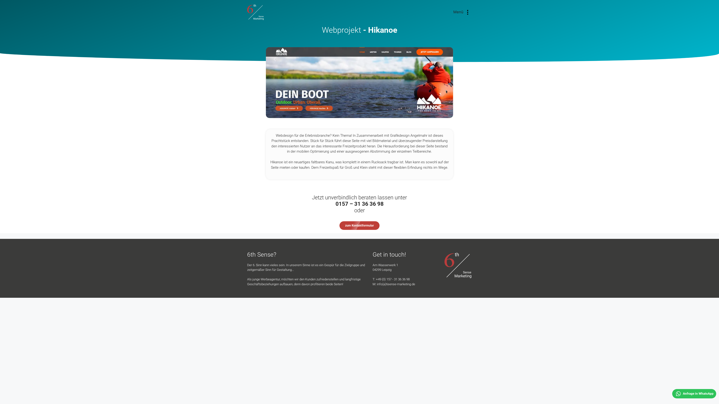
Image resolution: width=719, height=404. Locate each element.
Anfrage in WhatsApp (698, 393)
